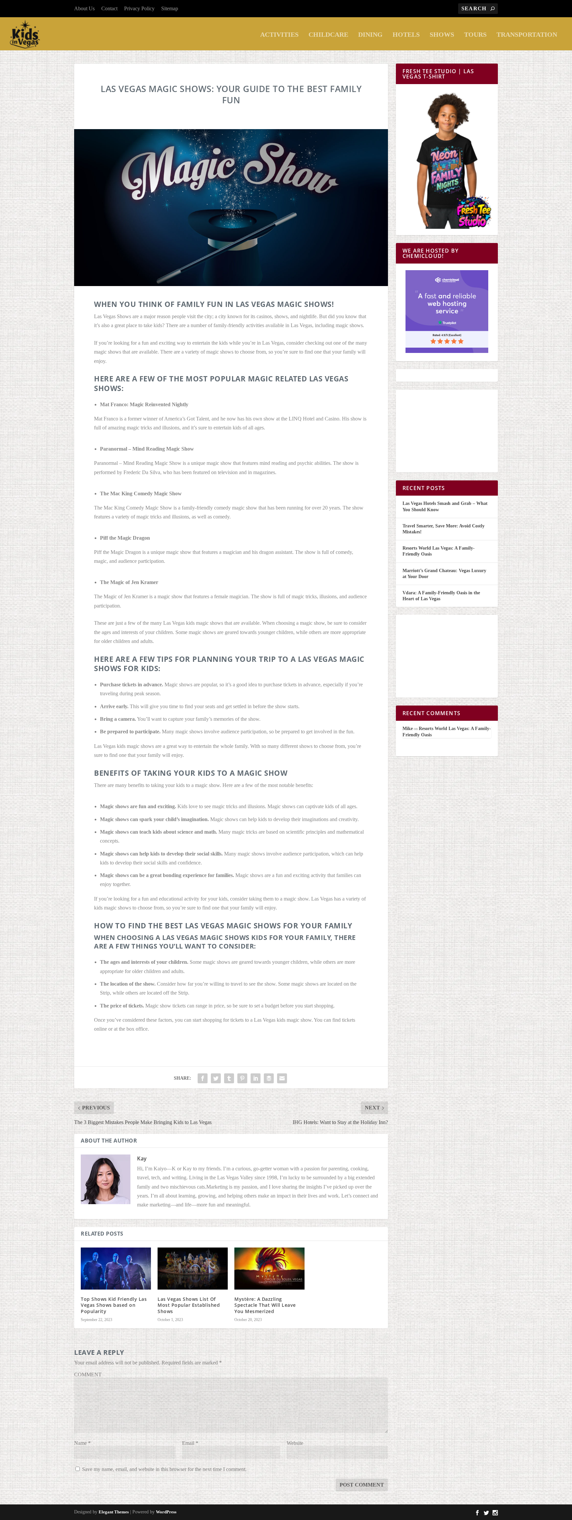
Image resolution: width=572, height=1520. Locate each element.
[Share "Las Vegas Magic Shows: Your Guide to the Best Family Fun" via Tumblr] (229, 1078)
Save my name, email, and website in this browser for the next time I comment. (164, 1469)
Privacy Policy (139, 8)
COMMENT (88, 1374)
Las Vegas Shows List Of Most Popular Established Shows (189, 1305)
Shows (442, 35)
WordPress (166, 1511)
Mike (408, 728)
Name (82, 1443)
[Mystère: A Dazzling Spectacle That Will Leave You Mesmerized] (269, 1269)
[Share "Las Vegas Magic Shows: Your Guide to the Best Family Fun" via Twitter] (215, 1078)
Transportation (527, 35)
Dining (370, 35)
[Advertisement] (447, 431)
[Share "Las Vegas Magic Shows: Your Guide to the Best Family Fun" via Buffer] (268, 1078)
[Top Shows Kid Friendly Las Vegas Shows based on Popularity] (116, 1269)
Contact (109, 8)
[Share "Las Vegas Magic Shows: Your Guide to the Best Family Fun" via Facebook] (202, 1078)
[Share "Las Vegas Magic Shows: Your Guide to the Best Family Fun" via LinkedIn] (255, 1078)
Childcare (328, 35)
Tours (475, 35)
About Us (84, 8)
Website (295, 1443)
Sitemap (169, 8)
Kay (142, 1158)
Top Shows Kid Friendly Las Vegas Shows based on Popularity (114, 1305)
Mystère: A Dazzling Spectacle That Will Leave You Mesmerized (265, 1305)
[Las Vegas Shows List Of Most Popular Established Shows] (193, 1269)
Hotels (406, 35)
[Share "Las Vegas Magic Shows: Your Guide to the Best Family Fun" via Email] (282, 1078)
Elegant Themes (114, 1511)
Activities (279, 35)
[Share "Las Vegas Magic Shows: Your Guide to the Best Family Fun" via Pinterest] (242, 1078)
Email (190, 1443)
